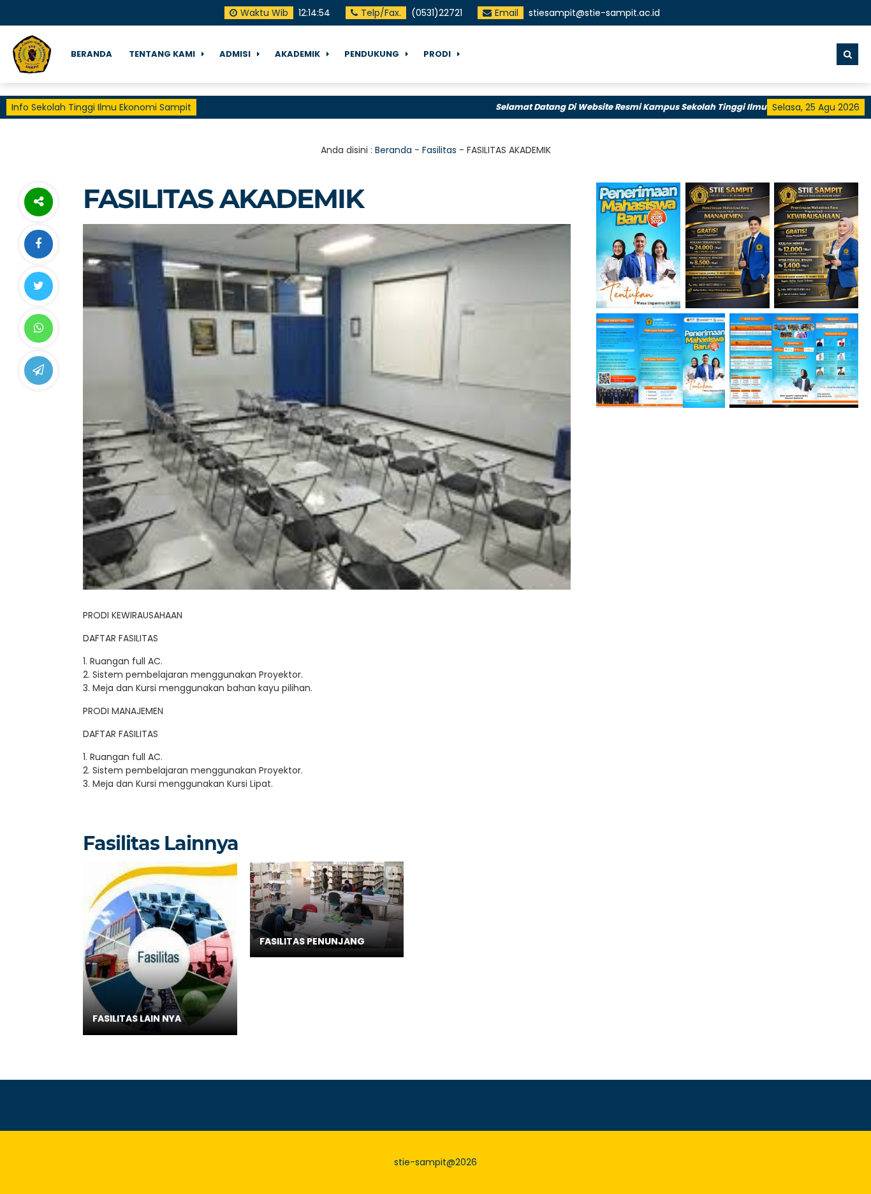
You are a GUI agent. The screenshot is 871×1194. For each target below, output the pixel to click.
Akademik (297, 54)
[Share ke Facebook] (38, 244)
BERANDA (91, 54)
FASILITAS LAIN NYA (136, 1018)
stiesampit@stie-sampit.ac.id (593, 12)
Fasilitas (439, 150)
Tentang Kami (162, 54)
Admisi (235, 54)
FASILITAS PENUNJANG (312, 941)
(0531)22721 (436, 12)
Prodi (437, 54)
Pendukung (371, 54)
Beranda (393, 150)
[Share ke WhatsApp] (38, 328)
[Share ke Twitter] (38, 286)
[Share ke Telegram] (38, 370)
